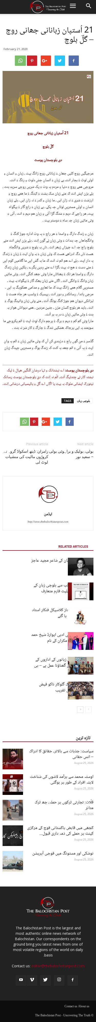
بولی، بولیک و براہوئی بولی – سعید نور (71, 454)
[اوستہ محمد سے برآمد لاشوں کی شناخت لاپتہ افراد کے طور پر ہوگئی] (13, 784)
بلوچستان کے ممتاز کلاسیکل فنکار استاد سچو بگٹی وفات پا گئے (62, 613)
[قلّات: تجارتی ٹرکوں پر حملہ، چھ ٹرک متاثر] (13, 810)
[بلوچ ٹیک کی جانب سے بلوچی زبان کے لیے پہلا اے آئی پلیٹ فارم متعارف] (80, 591)
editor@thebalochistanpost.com (57, 965)
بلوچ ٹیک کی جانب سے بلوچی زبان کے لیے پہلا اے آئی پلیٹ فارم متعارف (63, 588)
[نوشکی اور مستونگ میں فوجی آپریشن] (13, 861)
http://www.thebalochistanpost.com (48, 522)
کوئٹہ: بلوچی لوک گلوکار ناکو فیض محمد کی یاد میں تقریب (66, 687)
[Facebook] (73, 980)
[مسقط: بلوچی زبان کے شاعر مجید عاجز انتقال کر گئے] (80, 567)
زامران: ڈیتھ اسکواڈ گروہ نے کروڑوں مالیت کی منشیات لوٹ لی (26, 457)
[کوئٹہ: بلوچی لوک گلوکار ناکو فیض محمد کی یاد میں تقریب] (80, 690)
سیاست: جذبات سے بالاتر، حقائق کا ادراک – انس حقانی (61, 754)
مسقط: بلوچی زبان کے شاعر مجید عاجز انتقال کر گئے (62, 563)
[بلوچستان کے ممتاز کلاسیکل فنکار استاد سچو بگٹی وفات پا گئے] (80, 616)
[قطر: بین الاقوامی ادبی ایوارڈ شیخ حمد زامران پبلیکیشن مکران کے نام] (80, 641)
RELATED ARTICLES (73, 546)
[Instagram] (59, 980)
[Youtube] (21, 980)
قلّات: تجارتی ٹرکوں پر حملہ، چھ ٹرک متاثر (64, 805)
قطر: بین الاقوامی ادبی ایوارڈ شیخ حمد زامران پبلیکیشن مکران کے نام (62, 638)
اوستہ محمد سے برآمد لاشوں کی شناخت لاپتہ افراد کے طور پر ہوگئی (61, 779)
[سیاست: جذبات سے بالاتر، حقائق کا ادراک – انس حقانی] (13, 759)
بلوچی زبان (83, 401)
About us (83, 1006)
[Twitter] (45, 980)
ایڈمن (48, 514)
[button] (89, 7)
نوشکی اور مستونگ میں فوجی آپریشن (62, 853)
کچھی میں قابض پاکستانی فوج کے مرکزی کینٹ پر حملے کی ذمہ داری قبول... (60, 830)
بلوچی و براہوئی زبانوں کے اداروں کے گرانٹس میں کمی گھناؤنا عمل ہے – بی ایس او (63, 665)
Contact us (71, 1006)
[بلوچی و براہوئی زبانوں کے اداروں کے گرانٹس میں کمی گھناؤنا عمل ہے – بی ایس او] (80, 666)
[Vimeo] (32, 980)
